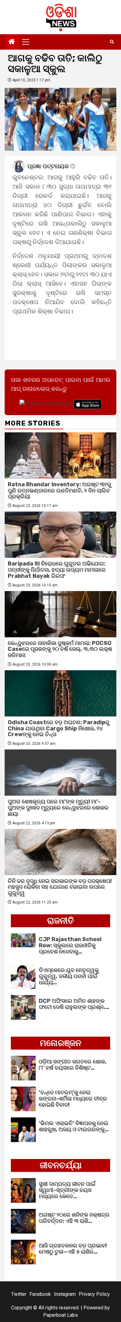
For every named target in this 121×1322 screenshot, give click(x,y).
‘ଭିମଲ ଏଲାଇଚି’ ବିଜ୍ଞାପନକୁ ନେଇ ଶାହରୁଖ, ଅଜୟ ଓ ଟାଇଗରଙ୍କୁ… (74, 1126)
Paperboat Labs (60, 1315)
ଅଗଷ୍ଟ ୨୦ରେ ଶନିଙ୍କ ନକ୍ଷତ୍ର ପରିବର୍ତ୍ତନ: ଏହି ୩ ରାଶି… (74, 1217)
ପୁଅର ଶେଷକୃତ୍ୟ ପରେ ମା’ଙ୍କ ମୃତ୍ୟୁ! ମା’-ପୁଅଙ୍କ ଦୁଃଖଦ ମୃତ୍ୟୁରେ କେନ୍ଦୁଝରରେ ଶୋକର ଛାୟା (58, 807)
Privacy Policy (94, 1294)
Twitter (18, 1294)
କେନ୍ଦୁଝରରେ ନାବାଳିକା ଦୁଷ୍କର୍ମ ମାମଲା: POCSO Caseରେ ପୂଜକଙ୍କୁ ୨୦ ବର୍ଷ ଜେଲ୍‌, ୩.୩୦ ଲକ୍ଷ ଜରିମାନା (60, 649)
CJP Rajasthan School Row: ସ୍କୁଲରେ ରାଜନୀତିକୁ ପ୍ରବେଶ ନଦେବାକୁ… (70, 945)
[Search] (112, 42)
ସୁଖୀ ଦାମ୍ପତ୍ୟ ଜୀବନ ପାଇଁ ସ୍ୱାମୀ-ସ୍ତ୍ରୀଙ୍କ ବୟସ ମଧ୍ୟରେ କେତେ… (67, 1190)
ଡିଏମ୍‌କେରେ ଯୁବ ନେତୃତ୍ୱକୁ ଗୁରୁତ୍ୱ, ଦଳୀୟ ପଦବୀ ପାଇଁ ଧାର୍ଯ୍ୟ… (69, 976)
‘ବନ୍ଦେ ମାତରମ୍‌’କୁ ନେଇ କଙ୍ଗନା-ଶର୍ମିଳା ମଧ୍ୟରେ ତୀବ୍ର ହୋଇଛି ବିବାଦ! (73, 1098)
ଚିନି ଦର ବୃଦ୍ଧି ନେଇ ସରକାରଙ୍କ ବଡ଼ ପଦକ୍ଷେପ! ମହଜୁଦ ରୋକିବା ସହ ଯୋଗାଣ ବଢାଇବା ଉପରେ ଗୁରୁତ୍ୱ (60, 887)
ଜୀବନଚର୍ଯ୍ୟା (61, 1165)
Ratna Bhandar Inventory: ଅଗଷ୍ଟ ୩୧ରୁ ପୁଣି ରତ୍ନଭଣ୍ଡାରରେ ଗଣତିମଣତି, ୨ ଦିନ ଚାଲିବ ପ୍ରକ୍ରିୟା (59, 490)
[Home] (11, 42)
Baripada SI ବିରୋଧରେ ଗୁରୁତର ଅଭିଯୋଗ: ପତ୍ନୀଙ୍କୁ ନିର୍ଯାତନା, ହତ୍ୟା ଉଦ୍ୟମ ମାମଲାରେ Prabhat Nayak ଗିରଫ (57, 569)
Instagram (65, 1294)
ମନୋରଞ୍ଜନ (60, 1043)
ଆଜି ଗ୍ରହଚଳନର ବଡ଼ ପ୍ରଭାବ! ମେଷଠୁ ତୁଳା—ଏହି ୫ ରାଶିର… (73, 1248)
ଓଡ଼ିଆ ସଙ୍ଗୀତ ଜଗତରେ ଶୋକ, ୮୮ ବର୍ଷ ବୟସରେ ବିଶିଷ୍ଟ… (72, 1064)
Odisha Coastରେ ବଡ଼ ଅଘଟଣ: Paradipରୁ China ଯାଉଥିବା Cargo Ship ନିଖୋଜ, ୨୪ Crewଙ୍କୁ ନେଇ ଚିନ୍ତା (59, 728)
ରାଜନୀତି (60, 921)
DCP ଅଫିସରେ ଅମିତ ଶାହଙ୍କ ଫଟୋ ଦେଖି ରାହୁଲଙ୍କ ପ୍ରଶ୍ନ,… (74, 1004)
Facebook (40, 1294)
